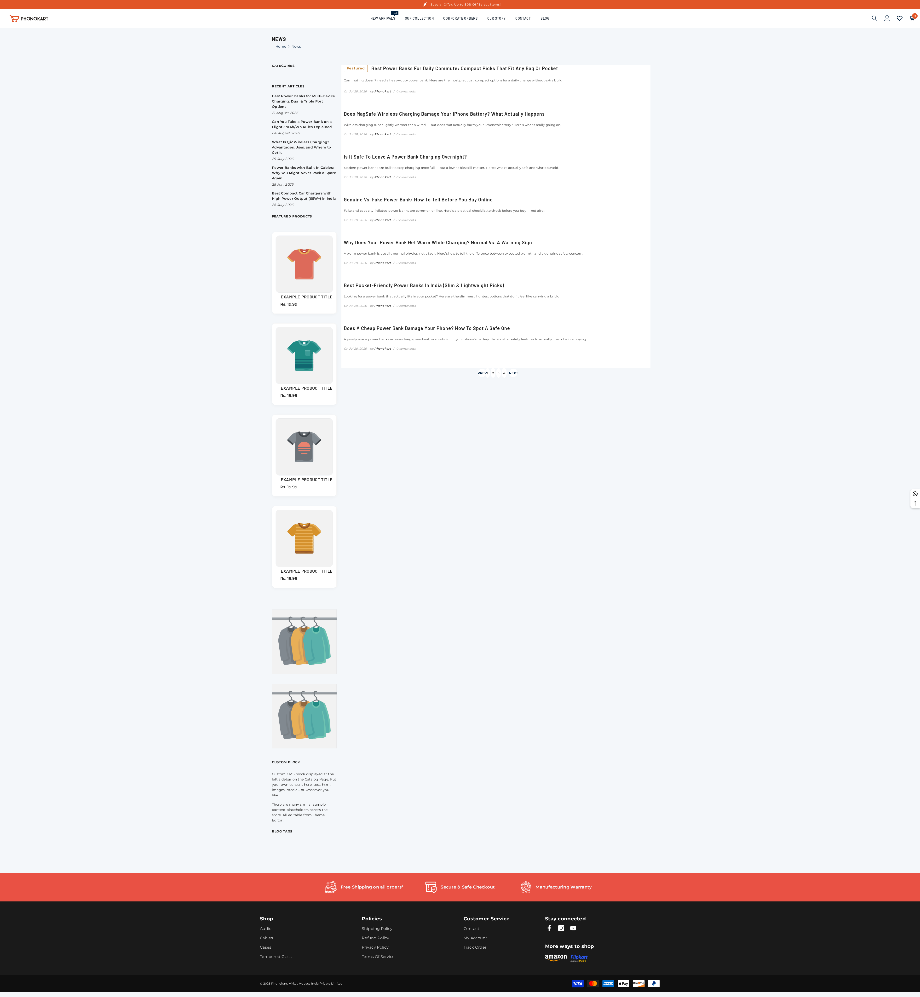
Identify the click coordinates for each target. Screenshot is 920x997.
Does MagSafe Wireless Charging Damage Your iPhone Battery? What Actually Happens (444, 114)
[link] (364, 887)
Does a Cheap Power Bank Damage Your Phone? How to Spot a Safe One (427, 328)
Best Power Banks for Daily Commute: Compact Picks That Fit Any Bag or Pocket (452, 68)
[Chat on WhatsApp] (915, 493)
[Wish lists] (900, 18)
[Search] (874, 18)
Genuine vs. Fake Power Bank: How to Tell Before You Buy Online (418, 199)
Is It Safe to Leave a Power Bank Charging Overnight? (405, 157)
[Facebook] (549, 928)
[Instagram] (561, 928)
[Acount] (887, 18)
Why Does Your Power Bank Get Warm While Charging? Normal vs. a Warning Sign (438, 242)
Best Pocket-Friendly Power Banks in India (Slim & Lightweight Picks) (424, 285)
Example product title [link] (307, 296)
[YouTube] (573, 928)
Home (281, 46)
